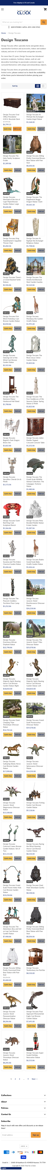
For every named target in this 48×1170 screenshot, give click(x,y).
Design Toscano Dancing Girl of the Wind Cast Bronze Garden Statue (10, 358)
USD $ (23, 1146)
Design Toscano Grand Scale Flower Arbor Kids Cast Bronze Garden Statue (12, 888)
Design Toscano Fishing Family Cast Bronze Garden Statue (35, 805)
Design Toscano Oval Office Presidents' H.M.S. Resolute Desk (11, 116)
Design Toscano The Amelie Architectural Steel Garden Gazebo (34, 279)
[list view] (43, 86)
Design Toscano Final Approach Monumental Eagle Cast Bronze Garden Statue (35, 1014)
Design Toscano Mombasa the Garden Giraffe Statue (34, 318)
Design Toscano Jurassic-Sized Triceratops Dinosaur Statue (11, 1056)
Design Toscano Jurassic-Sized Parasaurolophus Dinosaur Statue (9, 1014)
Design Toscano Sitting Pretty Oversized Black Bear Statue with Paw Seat (35, 930)
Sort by (14, 86)
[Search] (44, 22)
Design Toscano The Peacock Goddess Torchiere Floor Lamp (11, 600)
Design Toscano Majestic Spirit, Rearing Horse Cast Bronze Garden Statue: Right (12, 682)
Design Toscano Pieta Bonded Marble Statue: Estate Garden (35, 523)
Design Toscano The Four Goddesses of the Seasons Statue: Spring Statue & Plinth (35, 400)
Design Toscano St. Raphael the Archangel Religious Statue (34, 240)
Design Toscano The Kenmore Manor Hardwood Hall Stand (11, 399)
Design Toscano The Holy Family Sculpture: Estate (11, 158)
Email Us (5, 1162)
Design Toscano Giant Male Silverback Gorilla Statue (35, 887)
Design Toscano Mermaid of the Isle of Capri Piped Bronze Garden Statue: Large (11, 200)
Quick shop (7, 129)
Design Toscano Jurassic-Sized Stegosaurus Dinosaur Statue (11, 806)
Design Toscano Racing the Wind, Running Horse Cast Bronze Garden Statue (35, 847)
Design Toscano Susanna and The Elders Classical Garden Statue (12, 561)
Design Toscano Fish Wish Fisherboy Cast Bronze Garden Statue (11, 318)
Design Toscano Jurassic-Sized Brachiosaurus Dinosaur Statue (35, 601)
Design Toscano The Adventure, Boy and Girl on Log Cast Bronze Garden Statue (12, 930)
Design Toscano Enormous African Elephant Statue (10, 642)
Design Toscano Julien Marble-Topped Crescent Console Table (35, 440)
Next (34, 1079)
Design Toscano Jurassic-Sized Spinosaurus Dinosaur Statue (34, 764)
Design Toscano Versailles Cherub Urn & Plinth (12, 479)
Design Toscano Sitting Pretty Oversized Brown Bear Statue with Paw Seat (35, 159)
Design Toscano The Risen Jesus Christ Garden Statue (34, 357)
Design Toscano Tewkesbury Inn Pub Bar (35, 969)
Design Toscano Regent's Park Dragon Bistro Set (11, 440)
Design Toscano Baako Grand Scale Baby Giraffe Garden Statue (35, 561)
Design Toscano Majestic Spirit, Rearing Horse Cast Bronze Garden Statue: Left (35, 682)
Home (3, 33)
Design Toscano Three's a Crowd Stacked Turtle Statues (12, 279)
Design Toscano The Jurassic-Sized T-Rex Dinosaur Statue (34, 642)
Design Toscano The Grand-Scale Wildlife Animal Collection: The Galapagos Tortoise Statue (35, 481)
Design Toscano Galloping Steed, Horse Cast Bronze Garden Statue (12, 764)
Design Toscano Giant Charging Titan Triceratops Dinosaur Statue (11, 723)
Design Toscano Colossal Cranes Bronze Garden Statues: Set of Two (12, 847)
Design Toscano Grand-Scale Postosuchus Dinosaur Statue (35, 722)
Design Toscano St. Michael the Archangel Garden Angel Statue (34, 116)
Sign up (36, 1135)
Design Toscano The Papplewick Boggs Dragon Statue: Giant (34, 199)
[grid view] (37, 86)
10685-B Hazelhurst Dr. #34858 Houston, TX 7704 (28, 1162)
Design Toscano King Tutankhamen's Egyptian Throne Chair (12, 240)
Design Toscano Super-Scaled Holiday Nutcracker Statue (35, 1055)
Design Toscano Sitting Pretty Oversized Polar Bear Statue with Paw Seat (12, 971)
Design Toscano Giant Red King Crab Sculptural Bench (11, 523)
